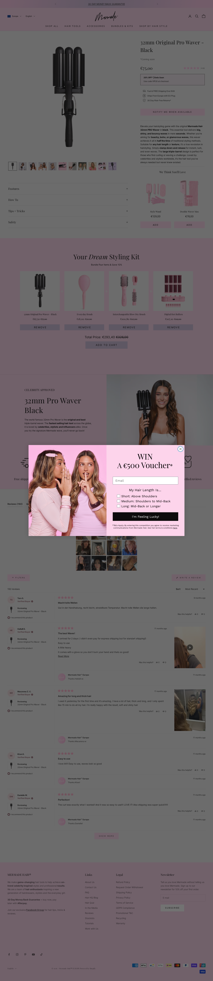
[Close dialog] (180, 449)
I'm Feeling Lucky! (145, 517)
